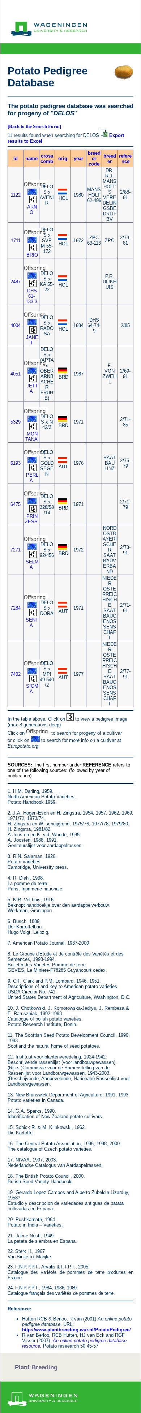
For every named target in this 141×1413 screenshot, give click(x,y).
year (78, 158)
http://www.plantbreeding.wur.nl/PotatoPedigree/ (76, 1329)
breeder (109, 158)
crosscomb (46, 158)
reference (125, 158)
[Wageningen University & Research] (49, 34)
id (15, 158)
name (31, 158)
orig (62, 158)
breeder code (94, 158)
